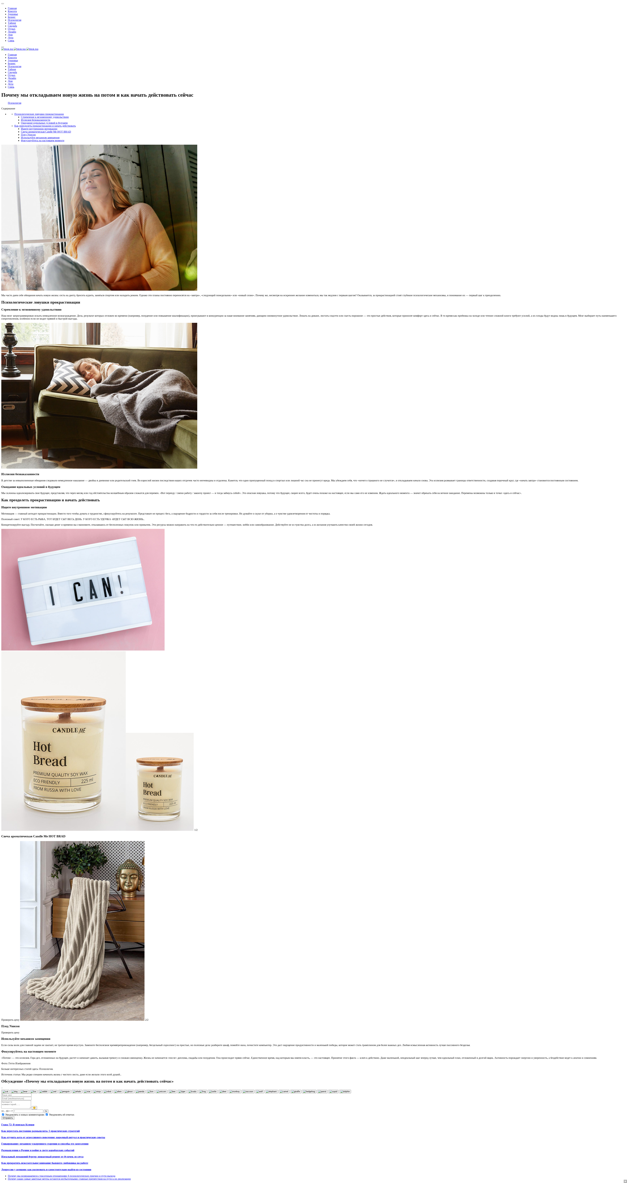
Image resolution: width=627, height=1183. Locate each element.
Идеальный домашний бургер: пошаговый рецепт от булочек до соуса (42, 1156)
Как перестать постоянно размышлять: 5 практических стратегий (40, 1131)
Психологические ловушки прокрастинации (39, 114)
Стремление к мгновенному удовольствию (45, 117)
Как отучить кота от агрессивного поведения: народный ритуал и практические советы (53, 1137)
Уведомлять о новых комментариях (25, 1114)
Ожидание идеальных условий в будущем (44, 122)
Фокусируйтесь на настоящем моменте (42, 140)
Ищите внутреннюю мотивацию (39, 128)
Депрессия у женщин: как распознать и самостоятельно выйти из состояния (46, 1169)
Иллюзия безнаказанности (35, 120)
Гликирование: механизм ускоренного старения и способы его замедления (44, 1143)
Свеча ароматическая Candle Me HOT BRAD (46, 131)
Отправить (8, 1118)
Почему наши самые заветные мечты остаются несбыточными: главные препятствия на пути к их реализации (69, 1178)
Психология (14, 103)
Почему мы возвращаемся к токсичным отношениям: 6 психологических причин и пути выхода (61, 1176)
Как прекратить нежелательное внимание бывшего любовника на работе (44, 1163)
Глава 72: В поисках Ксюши (17, 1124)
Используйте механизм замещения (40, 137)
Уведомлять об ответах (61, 1114)
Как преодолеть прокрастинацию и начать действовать (45, 125)
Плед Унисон (28, 134)
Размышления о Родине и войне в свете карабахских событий (37, 1150)
